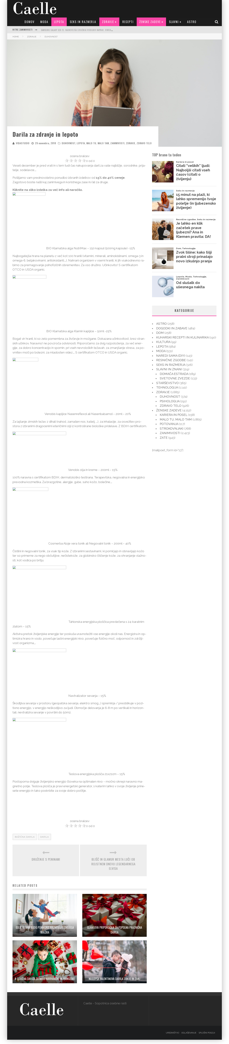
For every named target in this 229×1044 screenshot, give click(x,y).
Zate (164, 437)
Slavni (174, 22)
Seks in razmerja (83, 22)
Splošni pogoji (207, 1032)
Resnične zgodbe (171, 360)
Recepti (128, 22)
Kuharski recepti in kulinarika (182, 337)
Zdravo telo (144, 143)
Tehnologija (167, 387)
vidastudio (23, 143)
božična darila (25, 837)
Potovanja (169, 424)
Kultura (163, 342)
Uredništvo (172, 1032)
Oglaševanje (188, 1032)
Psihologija (169, 401)
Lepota (59, 22)
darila (44, 837)
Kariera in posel (173, 415)
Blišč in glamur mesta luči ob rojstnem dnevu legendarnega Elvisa (113, 864)
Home (16, 36)
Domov (30, 22)
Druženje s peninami (46, 859)
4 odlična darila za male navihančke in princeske (45, 979)
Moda (44, 22)
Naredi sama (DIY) (170, 355)
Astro (191, 22)
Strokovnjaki (171, 428)
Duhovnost (68, 143)
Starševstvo (167, 383)
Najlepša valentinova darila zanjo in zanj (114, 979)
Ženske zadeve (150, 22)
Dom (160, 333)
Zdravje (108, 22)
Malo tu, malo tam (97, 143)
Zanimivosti (117, 143)
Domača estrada (174, 374)
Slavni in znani (169, 369)
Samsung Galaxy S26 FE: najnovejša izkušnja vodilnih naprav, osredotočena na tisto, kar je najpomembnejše (97, 30)
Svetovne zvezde (175, 378)
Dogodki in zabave (171, 328)
